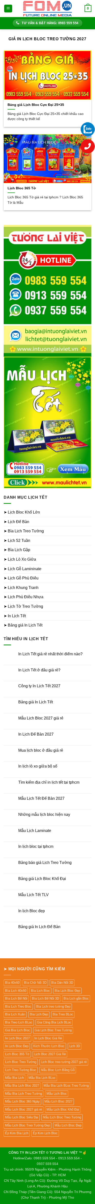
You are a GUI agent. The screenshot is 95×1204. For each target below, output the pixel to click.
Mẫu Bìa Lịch (14, 1078)
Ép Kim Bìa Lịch (16, 1133)
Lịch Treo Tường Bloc (20, 1070)
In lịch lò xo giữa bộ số (37, 766)
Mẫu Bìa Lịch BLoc (42, 1078)
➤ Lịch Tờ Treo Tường (23, 606)
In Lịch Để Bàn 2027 (36, 734)
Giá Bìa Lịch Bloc (17, 1030)
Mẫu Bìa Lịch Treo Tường (23, 1093)
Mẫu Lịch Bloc (57, 1093)
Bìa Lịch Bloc (40, 990)
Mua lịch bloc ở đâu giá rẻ (40, 750)
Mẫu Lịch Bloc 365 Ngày (22, 1101)
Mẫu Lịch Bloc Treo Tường (62, 1117)
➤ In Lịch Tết (15, 616)
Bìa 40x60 (12, 982)
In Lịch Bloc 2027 (17, 1038)
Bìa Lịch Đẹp (39, 1014)
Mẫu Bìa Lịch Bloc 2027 (22, 1085)
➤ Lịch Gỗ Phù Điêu (21, 578)
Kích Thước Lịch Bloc (49, 1046)
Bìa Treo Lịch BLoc (18, 1022)
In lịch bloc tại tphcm (35, 846)
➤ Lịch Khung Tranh (21, 588)
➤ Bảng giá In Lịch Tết (23, 625)
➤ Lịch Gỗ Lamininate (22, 569)
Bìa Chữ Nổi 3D (35, 982)
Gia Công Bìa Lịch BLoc (54, 1022)
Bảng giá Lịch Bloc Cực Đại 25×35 (36, 105)
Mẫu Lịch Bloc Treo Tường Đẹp (27, 1125)
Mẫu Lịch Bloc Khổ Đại (63, 1109)
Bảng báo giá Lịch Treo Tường (45, 862)
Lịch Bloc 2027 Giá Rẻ (50, 1054)
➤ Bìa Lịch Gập (17, 550)
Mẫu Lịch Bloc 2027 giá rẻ (40, 718)
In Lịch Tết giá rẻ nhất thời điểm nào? (50, 654)
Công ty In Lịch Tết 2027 (39, 686)
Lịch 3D (74, 1046)
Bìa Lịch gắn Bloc (76, 998)
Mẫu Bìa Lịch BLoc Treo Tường (66, 1085)
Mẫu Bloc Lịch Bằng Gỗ (58, 1070)
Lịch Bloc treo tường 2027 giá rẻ (64, 1062)
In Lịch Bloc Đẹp (16, 1046)
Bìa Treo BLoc (63, 1014)
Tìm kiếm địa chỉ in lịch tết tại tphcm (48, 782)
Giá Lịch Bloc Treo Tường (53, 1030)
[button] (8, 9)
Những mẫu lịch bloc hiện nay (44, 814)
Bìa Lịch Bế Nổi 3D (45, 998)
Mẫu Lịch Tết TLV (33, 895)
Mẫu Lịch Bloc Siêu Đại (21, 1117)
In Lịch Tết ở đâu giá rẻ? (39, 670)
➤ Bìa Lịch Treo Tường (24, 531)
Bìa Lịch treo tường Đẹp (53, 1006)
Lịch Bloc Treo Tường (20, 1062)
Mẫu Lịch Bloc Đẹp (68, 1125)
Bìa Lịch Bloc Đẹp (67, 990)
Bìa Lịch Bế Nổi (16, 998)
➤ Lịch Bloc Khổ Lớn (22, 512)
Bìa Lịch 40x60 (15, 990)
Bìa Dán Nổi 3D (62, 982)
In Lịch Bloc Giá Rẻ (48, 1038)
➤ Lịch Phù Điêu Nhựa (23, 597)
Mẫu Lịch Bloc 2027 (58, 1101)
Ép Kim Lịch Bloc (45, 1133)
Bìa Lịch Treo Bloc (18, 1006)
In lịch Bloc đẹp (31, 911)
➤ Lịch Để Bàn (16, 522)
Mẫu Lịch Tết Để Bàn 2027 (41, 798)
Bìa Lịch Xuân (15, 1014)
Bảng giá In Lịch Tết (35, 702)
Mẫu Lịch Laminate (34, 831)
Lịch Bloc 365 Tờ (22, 188)
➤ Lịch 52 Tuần (17, 540)
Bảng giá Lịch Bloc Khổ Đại (42, 879)
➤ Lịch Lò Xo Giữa (20, 559)
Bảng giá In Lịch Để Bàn (39, 927)
